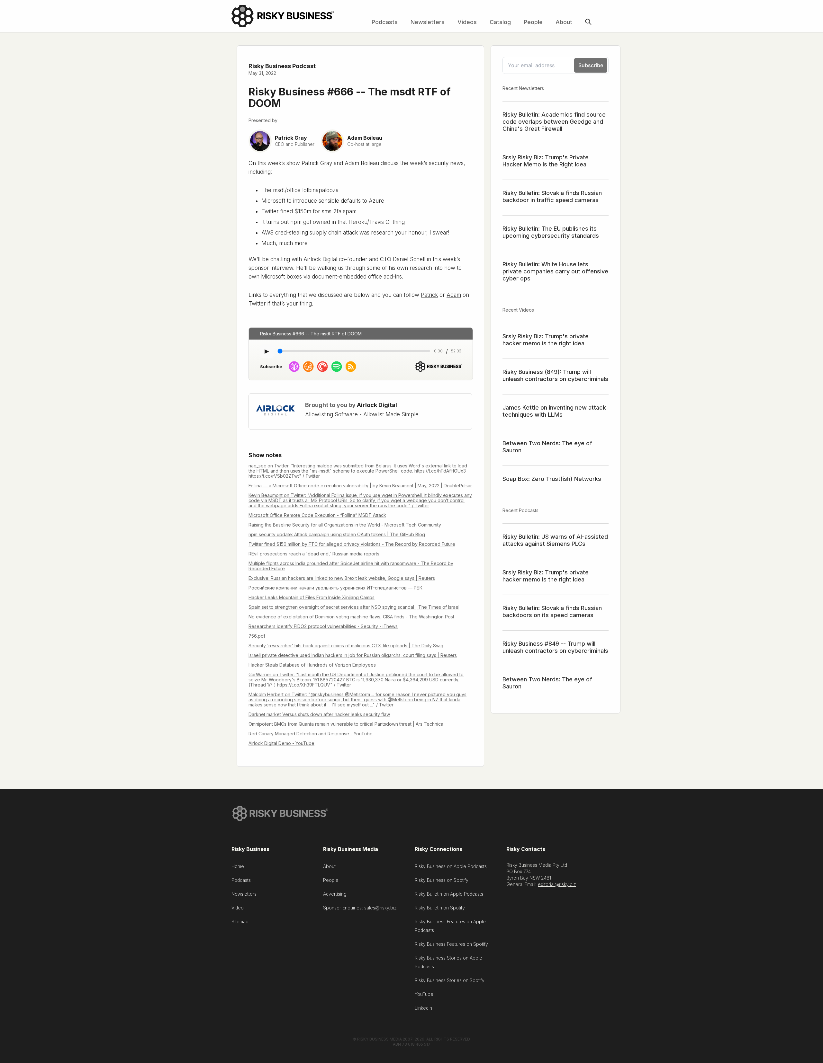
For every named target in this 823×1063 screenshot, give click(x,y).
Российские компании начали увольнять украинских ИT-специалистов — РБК (335, 587)
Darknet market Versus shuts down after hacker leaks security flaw (319, 714)
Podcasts (385, 22)
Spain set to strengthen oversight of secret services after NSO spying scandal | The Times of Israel (354, 607)
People (533, 22)
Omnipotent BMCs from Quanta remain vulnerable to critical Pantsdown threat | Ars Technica (346, 724)
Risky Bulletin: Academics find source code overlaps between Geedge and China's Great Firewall (554, 121)
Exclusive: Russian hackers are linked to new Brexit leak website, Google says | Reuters (342, 578)
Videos (467, 22)
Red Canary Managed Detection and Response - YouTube (311, 733)
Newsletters (428, 22)
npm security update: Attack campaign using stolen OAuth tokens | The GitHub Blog (337, 534)
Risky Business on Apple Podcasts (451, 866)
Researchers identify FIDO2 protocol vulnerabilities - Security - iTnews (323, 626)
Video (237, 907)
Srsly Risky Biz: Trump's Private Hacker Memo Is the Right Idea (545, 161)
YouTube (424, 994)
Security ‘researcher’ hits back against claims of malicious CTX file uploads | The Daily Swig (346, 645)
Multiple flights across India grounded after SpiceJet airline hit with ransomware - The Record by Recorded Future (351, 566)
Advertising (335, 894)
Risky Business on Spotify (441, 880)
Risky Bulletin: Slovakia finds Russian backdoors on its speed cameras (552, 611)
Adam (454, 295)
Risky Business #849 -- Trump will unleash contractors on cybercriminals (555, 647)
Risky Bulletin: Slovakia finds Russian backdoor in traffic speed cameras (552, 196)
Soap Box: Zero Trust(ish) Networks (551, 478)
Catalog (500, 22)
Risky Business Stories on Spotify (449, 980)
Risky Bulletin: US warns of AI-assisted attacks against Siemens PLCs (555, 540)
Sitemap (240, 921)
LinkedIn (423, 1008)
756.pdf (257, 636)
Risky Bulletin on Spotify (440, 907)
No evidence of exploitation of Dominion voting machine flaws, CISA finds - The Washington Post (351, 616)
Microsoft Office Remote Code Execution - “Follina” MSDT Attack (317, 515)
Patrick (429, 295)
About (564, 22)
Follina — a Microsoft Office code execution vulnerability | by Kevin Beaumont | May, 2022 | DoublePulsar (360, 485)
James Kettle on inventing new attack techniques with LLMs (554, 411)
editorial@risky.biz (557, 884)
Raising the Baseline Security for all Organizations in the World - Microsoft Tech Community (345, 524)
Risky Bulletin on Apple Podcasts (449, 894)
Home (237, 866)
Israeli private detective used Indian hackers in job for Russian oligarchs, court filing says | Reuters (353, 655)
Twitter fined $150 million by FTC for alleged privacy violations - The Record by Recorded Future (352, 544)
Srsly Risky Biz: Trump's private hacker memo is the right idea (545, 340)
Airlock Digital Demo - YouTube (281, 743)
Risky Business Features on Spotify (451, 944)
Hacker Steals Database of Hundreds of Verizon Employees (312, 665)
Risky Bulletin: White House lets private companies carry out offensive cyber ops (555, 271)
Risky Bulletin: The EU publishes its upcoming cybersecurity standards (550, 232)
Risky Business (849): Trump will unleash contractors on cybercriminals (555, 375)
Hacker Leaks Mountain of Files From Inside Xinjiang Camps (312, 597)
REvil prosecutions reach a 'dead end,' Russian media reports (314, 553)
